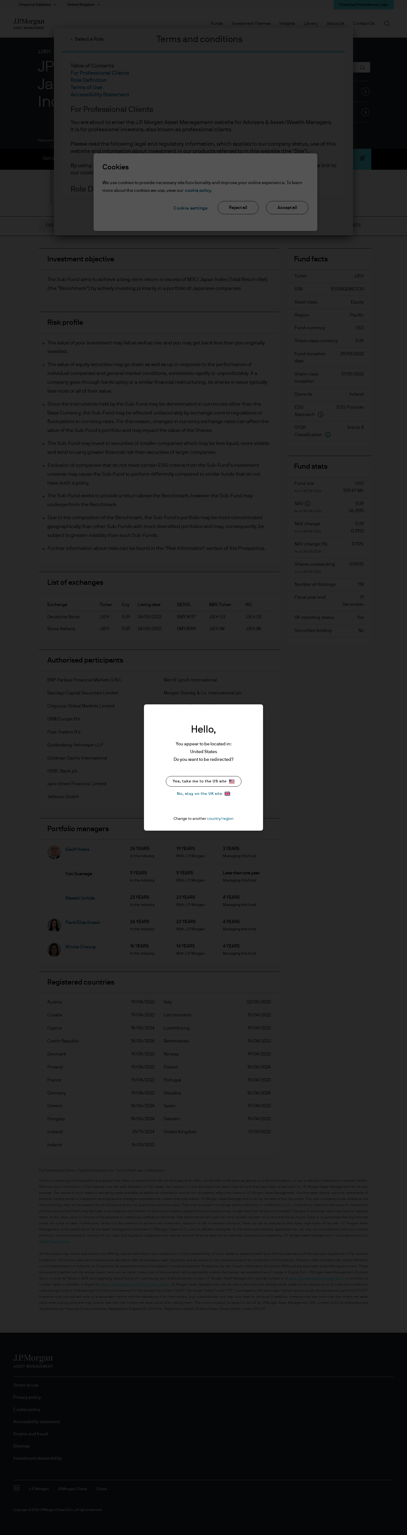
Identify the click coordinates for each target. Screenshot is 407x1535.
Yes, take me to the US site (200, 781)
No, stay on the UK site (199, 794)
